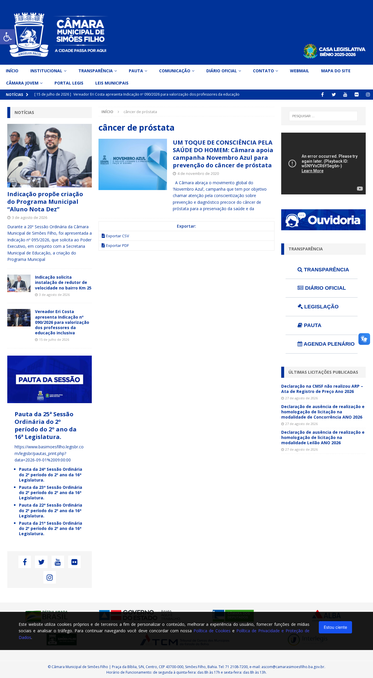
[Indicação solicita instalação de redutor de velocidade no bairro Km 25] (19, 283)
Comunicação (174, 70)
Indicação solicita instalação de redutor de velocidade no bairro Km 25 (63, 282)
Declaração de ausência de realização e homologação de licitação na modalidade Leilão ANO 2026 (323, 437)
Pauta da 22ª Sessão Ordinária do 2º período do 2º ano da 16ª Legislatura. (50, 510)
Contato (263, 70)
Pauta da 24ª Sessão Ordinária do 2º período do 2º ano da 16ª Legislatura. (50, 474)
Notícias (24, 112)
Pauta (136, 70)
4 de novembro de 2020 (198, 173)
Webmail (299, 70)
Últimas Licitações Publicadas (323, 372)
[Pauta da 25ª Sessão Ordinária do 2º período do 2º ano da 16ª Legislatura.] (49, 400)
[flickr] (356, 94)
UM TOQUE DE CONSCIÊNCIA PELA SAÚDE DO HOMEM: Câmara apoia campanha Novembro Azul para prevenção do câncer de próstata (223, 153)
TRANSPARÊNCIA (325, 270)
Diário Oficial (221, 70)
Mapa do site (336, 70)
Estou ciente (335, 627)
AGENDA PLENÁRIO (328, 344)
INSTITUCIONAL (46, 70)
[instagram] (368, 94)
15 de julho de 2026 (54, 339)
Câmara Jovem (22, 83)
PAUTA (311, 325)
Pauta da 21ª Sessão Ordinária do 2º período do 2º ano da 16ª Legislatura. (50, 528)
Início (12, 70)
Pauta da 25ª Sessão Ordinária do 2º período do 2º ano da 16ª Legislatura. (46, 425)
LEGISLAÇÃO (321, 307)
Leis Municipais (112, 83)
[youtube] (345, 94)
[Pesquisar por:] (323, 116)
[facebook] (322, 94)
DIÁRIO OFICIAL (325, 288)
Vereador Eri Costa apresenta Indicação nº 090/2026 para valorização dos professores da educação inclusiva (62, 322)
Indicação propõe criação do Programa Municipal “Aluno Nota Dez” (45, 201)
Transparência (95, 70)
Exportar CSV (117, 235)
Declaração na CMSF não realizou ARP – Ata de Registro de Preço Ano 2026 (322, 388)
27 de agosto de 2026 (301, 398)
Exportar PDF (117, 245)
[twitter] (334, 94)
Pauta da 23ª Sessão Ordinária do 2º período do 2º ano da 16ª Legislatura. (50, 492)
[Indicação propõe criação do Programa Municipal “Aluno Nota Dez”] (49, 155)
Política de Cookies (212, 630)
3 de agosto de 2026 (29, 217)
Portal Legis (68, 83)
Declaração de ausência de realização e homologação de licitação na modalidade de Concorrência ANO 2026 (323, 412)
